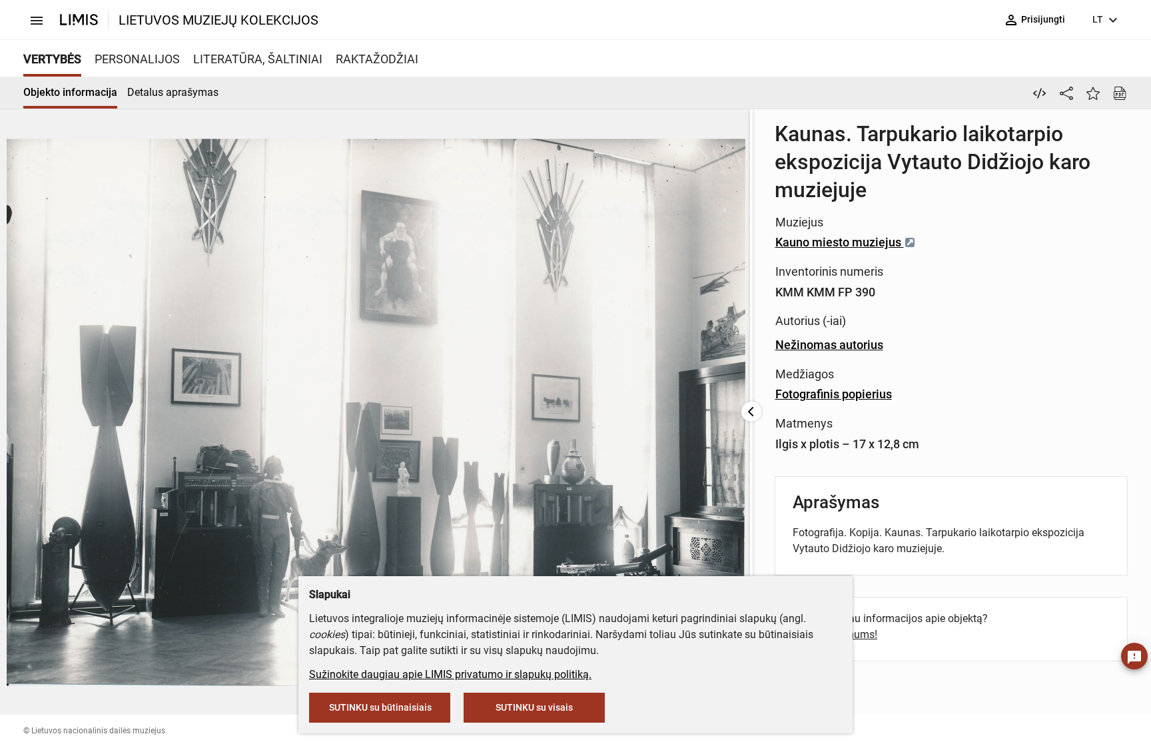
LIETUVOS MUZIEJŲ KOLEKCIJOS (218, 20)
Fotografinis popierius (833, 394)
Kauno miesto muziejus (839, 242)
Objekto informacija (70, 92)
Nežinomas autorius (829, 345)
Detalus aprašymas (172, 92)
